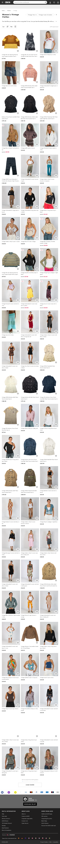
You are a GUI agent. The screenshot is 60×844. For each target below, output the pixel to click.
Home (3, 10)
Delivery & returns (6, 818)
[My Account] (50, 2)
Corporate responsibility (27, 818)
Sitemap (4, 825)
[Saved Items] (54, 2)
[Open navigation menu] (2, 2)
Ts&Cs (50, 842)
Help (3, 814)
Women (9, 10)
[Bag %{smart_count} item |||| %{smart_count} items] (58, 2)
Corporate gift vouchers (46, 818)
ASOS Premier (5, 821)
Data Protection (5, 828)
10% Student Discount (7, 823)
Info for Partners (45, 823)
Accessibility (55, 842)
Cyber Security (25, 823)
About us (24, 814)
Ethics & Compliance (6, 830)
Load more (30, 785)
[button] (18, 838)
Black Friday (44, 821)
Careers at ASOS (25, 816)
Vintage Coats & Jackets (45, 15)
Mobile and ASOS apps (46, 814)
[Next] (56, 15)
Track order (4, 816)
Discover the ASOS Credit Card (48, 825)
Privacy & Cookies (44, 842)
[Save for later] (18, 51)
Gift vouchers (44, 816)
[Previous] (26, 15)
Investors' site (25, 821)
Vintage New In (32, 15)
